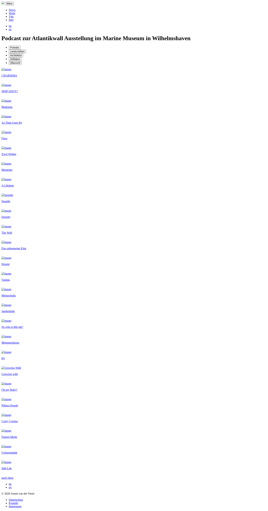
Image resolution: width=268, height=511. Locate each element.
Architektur (16, 55)
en (10, 29)
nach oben (7, 477)
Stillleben (15, 59)
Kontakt (13, 503)
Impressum (15, 506)
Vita (11, 16)
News (12, 10)
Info (11, 19)
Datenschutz (16, 499)
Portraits (14, 47)
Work (12, 13)
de (10, 26)
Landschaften (17, 51)
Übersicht (15, 63)
